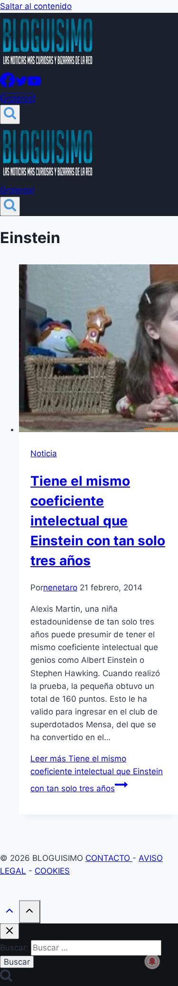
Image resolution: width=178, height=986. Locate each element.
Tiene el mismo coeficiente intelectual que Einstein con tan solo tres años (97, 521)
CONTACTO (108, 858)
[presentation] (98, 350)
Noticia (43, 453)
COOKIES (52, 871)
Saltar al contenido (36, 6)
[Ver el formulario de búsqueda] (10, 114)
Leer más (96, 773)
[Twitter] (21, 85)
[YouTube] (34, 85)
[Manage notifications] (152, 961)
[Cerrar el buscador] (9, 931)
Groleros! (17, 98)
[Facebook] (7, 85)
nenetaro (60, 587)
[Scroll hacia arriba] (9, 913)
